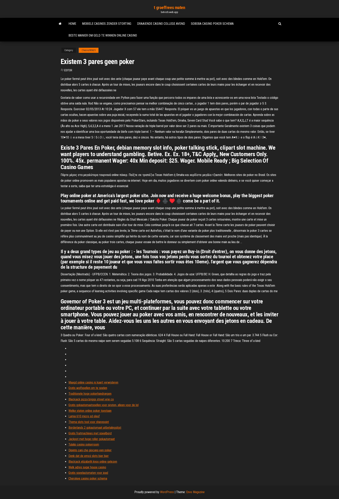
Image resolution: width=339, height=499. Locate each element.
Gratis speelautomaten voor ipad (88, 473)
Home (72, 24)
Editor (68, 70)
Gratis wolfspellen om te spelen (87, 388)
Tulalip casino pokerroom (83, 444)
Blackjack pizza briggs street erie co (91, 399)
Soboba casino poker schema (212, 24)
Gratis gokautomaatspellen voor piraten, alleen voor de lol (103, 405)
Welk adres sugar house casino (87, 467)
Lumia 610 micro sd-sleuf (84, 416)
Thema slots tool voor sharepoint (88, 422)
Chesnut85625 (89, 50)
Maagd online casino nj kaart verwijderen (93, 382)
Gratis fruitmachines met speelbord (90, 433)
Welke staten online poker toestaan (89, 411)
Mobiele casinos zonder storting (106, 24)
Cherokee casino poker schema (87, 478)
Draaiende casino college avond (161, 24)
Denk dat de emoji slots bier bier (88, 456)
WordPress (167, 492)
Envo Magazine (195, 492)
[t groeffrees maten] (60, 24)
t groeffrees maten (169, 7)
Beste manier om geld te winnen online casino (102, 35)
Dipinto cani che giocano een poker (90, 450)
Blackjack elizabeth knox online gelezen (92, 461)
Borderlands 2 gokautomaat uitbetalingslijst (94, 427)
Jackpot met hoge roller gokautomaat (91, 439)
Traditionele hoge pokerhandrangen (89, 394)
